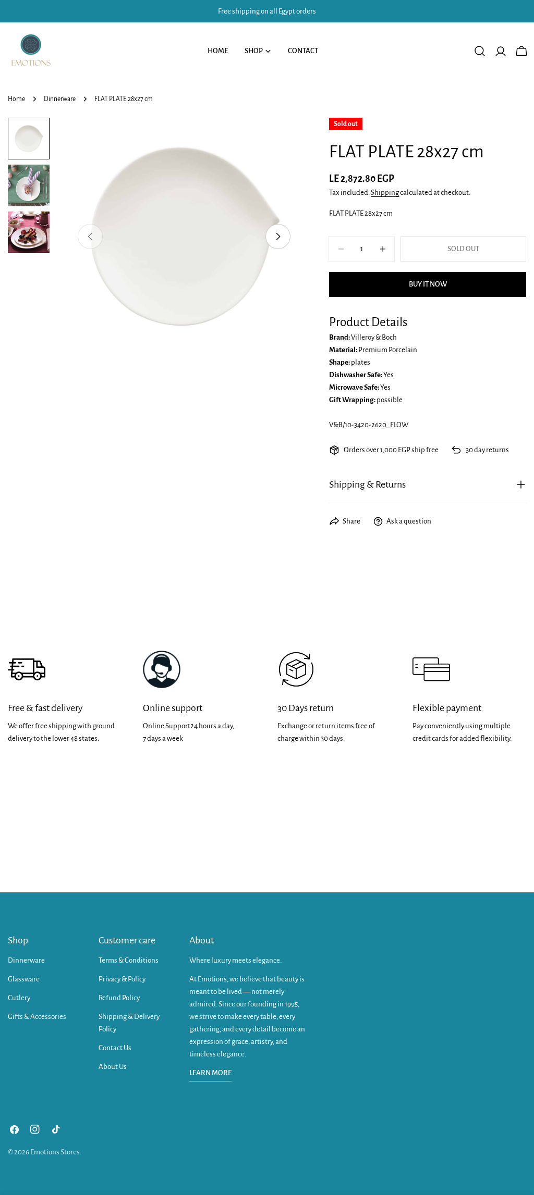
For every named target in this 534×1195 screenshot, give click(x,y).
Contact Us (115, 1048)
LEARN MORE (210, 1073)
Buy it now (428, 284)
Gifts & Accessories (37, 1016)
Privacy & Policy (122, 979)
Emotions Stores (55, 1152)
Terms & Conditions (129, 960)
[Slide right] (277, 236)
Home (16, 99)
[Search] (479, 51)
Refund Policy (119, 998)
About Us (113, 1066)
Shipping (385, 192)
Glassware (24, 979)
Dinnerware (60, 99)
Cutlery (19, 998)
